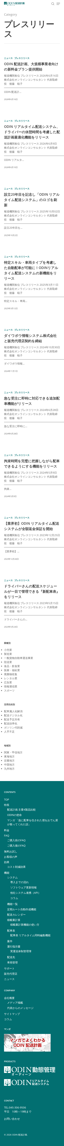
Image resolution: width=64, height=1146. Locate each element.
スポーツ (9, 690)
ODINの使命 (14, 815)
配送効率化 (10, 723)
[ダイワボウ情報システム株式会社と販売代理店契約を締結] (32, 351)
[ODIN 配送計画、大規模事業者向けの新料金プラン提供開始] (32, 80)
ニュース (8, 58)
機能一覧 (12, 904)
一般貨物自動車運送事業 (18, 658)
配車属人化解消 (13, 711)
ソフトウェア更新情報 (23, 887)
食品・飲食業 (12, 666)
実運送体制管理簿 (20, 951)
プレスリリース (22, 58)
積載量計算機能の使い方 (24, 924)
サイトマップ (12, 1014)
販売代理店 (10, 973)
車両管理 (12, 962)
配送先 (11, 957)
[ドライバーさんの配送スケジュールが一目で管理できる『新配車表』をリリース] (32, 605)
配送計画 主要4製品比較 (21, 809)
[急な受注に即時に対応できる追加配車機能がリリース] (32, 414)
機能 (6, 873)
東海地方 (9, 756)
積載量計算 (13, 920)
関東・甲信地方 (13, 752)
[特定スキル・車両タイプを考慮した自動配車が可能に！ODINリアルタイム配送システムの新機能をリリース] (32, 284)
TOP (6, 799)
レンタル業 (10, 678)
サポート (9, 968)
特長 (6, 805)
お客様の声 (10, 857)
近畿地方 (9, 760)
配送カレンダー (16, 914)
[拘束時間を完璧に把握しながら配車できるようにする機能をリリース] (32, 477)
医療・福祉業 (12, 670)
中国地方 (9, 764)
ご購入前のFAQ (16, 840)
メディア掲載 (15, 1002)
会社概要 (9, 998)
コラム (14, 898)
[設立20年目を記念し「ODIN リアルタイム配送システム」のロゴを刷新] (32, 213)
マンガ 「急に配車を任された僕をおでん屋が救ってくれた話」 (32, 822)
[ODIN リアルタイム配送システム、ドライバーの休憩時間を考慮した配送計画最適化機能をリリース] (32, 145)
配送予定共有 (12, 719)
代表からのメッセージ (20, 1008)
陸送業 (8, 662)
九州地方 (9, 768)
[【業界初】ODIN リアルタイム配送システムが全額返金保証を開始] (32, 539)
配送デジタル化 (13, 715)
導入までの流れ (19, 882)
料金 (6, 830)
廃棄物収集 (10, 674)
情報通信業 (10, 686)
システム (12, 877)
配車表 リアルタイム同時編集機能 (30, 935)
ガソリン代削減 (13, 727)
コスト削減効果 (16, 867)
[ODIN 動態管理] (29, 1077)
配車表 (11, 930)
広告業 (8, 682)
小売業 (8, 650)
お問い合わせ (12, 1119)
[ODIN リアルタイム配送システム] (26, 1090)
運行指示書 (13, 946)
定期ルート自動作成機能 (21, 909)
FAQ (6, 835)
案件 (9, 941)
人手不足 (9, 731)
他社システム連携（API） (25, 893)
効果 (6, 862)
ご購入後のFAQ (16, 845)
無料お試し (10, 851)
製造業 (8, 654)
